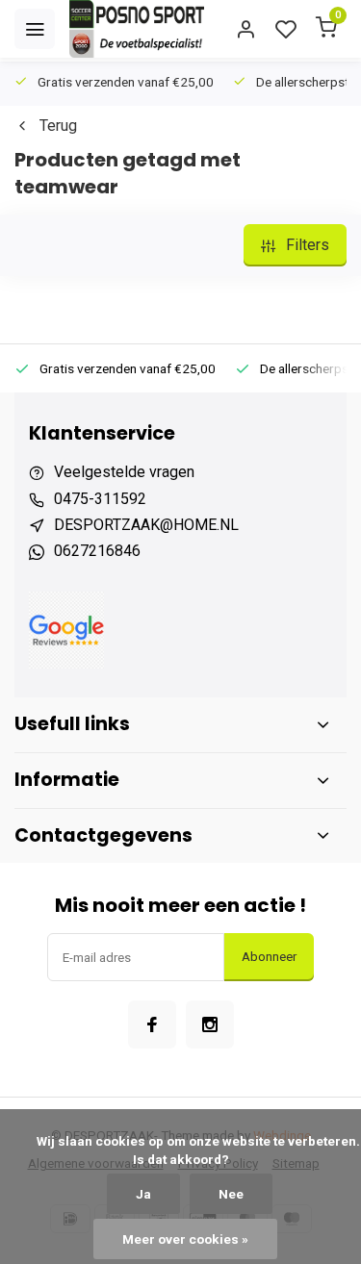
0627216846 (97, 551)
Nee (231, 1193)
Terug (58, 125)
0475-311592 (100, 499)
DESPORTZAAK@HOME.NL (146, 525)
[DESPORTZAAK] (136, 29)
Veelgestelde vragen (124, 472)
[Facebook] (152, 1024)
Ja (143, 1193)
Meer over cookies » (185, 1239)
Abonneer (269, 956)
